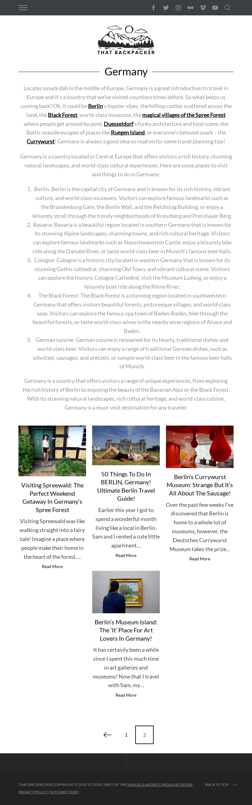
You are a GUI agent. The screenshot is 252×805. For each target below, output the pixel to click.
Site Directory (64, 792)
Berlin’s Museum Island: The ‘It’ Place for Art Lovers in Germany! (126, 630)
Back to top (216, 784)
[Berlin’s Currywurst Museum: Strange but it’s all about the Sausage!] (200, 447)
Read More (52, 566)
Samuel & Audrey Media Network (159, 784)
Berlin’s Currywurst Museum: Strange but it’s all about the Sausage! (200, 485)
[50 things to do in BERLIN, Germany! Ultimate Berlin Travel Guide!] (126, 445)
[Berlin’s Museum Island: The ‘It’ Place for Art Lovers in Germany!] (126, 592)
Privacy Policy (33, 792)
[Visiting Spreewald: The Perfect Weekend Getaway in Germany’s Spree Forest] (52, 451)
